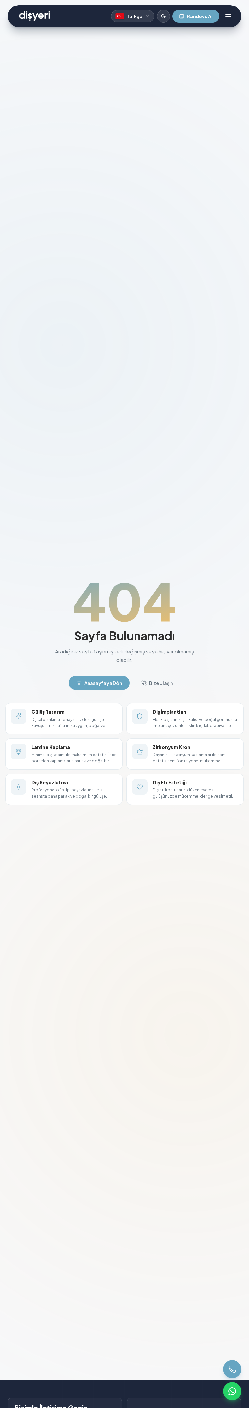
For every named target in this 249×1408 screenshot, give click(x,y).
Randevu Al (200, 16)
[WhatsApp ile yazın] (232, 1391)
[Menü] (228, 16)
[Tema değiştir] (163, 16)
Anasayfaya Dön (103, 683)
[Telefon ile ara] (232, 1369)
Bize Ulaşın (161, 683)
